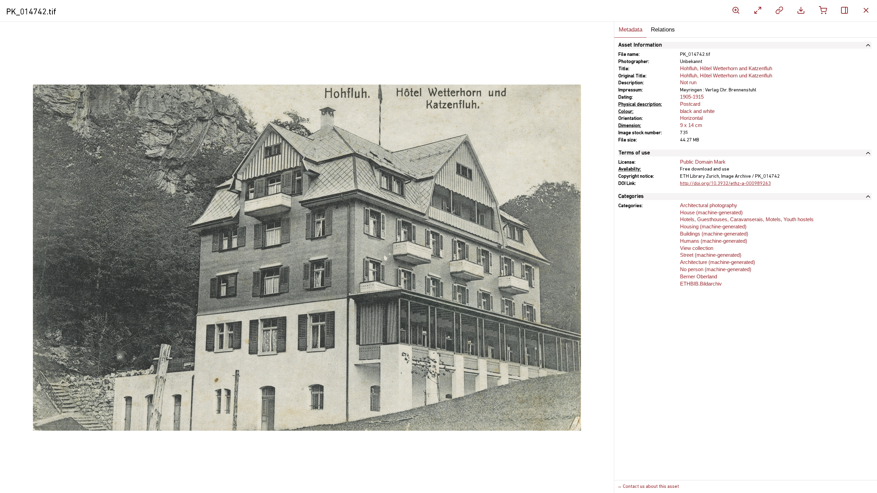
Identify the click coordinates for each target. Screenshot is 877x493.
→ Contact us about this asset (648, 486)
